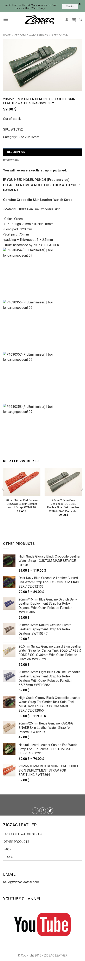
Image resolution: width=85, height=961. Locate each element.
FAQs (7, 849)
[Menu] (5, 19)
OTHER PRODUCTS (16, 842)
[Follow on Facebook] (35, 810)
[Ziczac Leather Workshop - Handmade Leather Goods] (39, 19)
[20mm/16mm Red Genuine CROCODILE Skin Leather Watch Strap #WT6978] (21, 482)
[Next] (82, 497)
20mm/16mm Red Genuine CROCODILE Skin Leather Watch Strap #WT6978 (22, 503)
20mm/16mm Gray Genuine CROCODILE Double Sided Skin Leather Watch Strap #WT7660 (63, 505)
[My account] (67, 19)
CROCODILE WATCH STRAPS (31, 35)
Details (70, 6)
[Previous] (3, 497)
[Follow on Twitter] (50, 810)
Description (16, 151)
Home (7, 35)
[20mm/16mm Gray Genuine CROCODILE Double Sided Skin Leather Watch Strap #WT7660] (63, 482)
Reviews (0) (11, 160)
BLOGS (8, 857)
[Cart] (74, 19)
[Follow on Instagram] (42, 810)
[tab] (42, 152)
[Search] (80, 19)
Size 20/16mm (59, 35)
